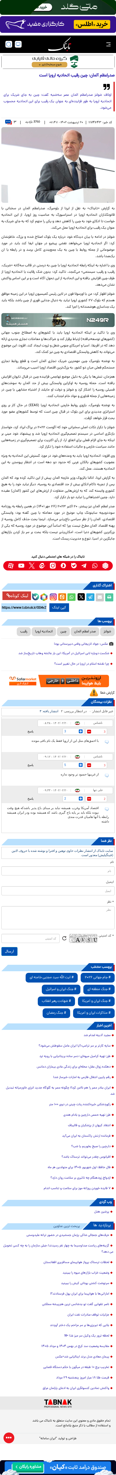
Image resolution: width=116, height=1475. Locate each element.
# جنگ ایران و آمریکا (96, 1001)
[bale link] (73, 565)
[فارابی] (58, 62)
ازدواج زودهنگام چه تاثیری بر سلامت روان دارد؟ (80, 1178)
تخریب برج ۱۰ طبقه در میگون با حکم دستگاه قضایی (76, 1367)
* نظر (110, 902)
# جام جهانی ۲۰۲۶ (98, 977)
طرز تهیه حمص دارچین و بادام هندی (87, 1115)
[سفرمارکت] (58, 681)
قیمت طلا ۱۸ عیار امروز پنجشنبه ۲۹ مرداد (82, 1377)
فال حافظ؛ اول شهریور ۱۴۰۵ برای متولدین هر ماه (79, 1167)
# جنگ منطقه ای (99, 989)
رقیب (23, 631)
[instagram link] (52, 565)
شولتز (107, 631)
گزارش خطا (107, 693)
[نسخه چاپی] (109, 597)
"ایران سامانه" (48, 1438)
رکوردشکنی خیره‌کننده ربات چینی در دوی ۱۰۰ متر (80, 1104)
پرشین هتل (101, 1212)
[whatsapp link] (94, 565)
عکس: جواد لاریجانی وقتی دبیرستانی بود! (81, 644)
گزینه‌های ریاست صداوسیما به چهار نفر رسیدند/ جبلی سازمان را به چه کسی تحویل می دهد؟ (58, 1248)
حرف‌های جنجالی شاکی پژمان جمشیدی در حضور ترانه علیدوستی (67, 1235)
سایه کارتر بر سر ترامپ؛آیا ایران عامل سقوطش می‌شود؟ (75, 1046)
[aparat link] (10, 565)
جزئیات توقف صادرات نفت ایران (88, 1315)
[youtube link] (21, 565)
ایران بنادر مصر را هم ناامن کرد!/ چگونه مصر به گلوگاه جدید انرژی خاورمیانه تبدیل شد (60, 1091)
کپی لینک (59, 608)
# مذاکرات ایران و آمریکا (94, 1013)
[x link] (31, 565)
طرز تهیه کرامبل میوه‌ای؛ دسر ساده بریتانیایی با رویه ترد (75, 1056)
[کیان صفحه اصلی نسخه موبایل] (58, 1467)
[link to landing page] (59, 44)
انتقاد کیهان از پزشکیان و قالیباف (89, 1125)
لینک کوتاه (19, 595)
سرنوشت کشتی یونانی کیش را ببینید (85, 1283)
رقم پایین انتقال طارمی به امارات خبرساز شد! (82, 1077)
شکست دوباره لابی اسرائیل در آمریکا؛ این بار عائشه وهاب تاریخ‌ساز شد (63, 653)
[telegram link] (84, 565)
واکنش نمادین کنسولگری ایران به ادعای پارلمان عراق (76, 1388)
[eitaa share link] (62, 597)
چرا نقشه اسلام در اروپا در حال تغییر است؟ (81, 664)
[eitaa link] (42, 565)
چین (63, 631)
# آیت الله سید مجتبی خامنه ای (52, 977)
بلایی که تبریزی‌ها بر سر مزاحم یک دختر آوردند (79, 1325)
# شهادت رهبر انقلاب (56, 1001)
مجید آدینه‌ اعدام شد (97, 1035)
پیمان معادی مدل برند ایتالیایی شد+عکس (82, 1357)
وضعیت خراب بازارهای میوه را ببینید (86, 1273)
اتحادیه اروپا (44, 631)
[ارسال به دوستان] (100, 597)
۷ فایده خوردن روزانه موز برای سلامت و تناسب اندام (77, 1188)
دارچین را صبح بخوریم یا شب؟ (91, 1146)
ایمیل (110, 882)
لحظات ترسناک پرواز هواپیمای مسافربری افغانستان (76, 1262)
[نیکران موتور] (58, 320)
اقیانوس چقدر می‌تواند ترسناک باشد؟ (86, 1157)
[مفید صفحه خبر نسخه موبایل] (58, 24)
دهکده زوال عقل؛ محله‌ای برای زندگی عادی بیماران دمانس (74, 1067)
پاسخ (30, 731)
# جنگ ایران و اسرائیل (61, 989)
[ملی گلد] (58, 7)
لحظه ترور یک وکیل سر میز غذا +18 (86, 1336)
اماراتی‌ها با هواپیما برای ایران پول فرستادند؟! (79, 1294)
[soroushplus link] (63, 565)
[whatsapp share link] (71, 597)
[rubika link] (105, 565)
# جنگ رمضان (56, 1013)
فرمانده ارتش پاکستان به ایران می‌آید (86, 1136)
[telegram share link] (90, 597)
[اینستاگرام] (53, 596)
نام (112, 862)
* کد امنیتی (106, 936)
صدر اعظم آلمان (85, 631)
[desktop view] (18, 44)
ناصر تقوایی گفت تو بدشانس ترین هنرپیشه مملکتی (75, 1304)
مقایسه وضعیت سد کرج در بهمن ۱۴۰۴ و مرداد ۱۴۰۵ (75, 1346)
